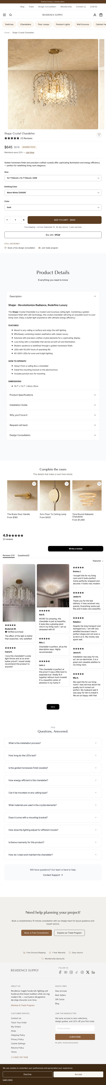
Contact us (81, 7)
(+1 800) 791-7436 (19, 1057)
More (53, 707)
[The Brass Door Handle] (22, 495)
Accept (78, 1074)
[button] (101, 15)
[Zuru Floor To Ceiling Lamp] (55, 495)
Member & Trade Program (23, 1005)
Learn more (8, 1080)
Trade (31, 7)
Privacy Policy (17, 1039)
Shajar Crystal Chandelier (23, 32)
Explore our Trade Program (69, 933)
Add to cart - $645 (64, 220)
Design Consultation (47, 7)
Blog (22, 7)
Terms (14, 1052)
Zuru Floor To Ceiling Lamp (53, 514)
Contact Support (51, 875)
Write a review (75, 548)
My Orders (16, 1026)
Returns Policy (17, 1048)
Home (7, 32)
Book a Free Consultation (36, 933)
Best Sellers (60, 995)
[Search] (10, 15)
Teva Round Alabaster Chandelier (83, 515)
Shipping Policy (18, 1035)
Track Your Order (19, 1022)
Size (6, 172)
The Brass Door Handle (18, 514)
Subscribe (75, 1037)
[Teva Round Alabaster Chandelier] (87, 495)
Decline (27, 1074)
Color (6, 201)
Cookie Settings (18, 1043)
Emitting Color (10, 187)
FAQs (13, 1031)
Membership (66, 7)
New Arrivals (61, 991)
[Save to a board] (99, 134)
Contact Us (16, 1018)
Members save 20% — (19, 152)
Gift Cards (59, 999)
